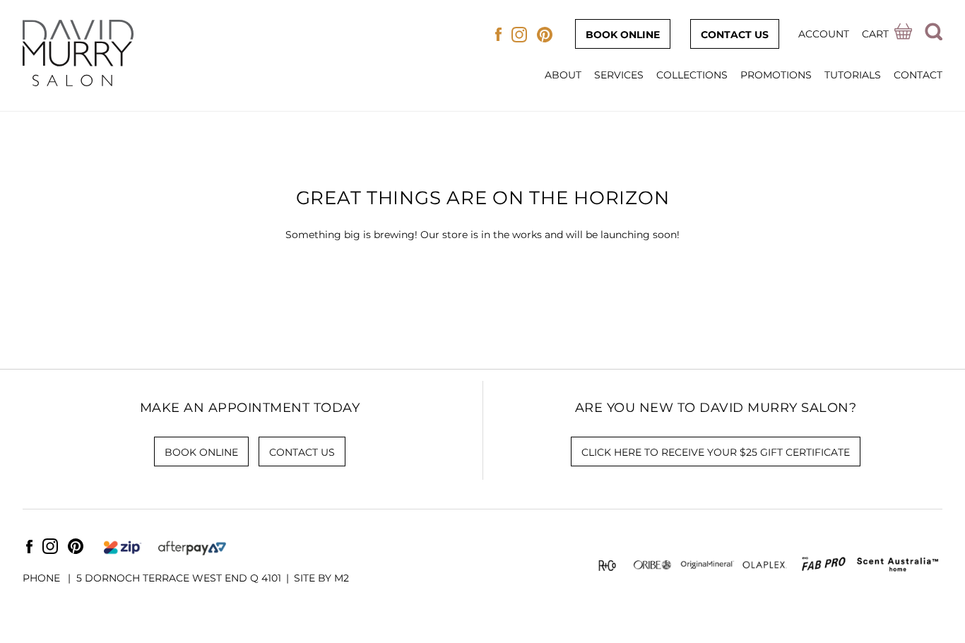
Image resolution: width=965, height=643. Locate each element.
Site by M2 (321, 578)
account (823, 34)
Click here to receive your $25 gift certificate (715, 452)
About (563, 75)
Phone (43, 578)
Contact (918, 75)
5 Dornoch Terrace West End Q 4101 (178, 578)
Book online (623, 34)
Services (619, 75)
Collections (692, 75)
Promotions (776, 75)
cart (875, 34)
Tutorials (852, 75)
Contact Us (735, 34)
